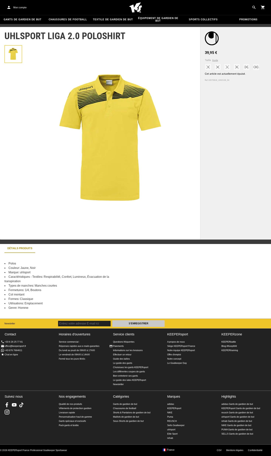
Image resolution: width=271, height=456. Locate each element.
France (170, 450)
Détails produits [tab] (19, 248)
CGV (219, 450)
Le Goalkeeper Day (177, 363)
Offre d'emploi (174, 354)
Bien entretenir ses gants (125, 376)
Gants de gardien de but (22, 19)
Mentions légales (234, 450)
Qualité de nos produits (70, 404)
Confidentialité (255, 450)
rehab (170, 438)
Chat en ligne (11, 354)
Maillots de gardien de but (126, 417)
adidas (170, 404)
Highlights (228, 396)
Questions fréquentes (123, 342)
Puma (170, 417)
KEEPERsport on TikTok (21, 404)
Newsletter (9, 323)
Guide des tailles (121, 359)
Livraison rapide (67, 412)
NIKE (169, 412)
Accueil (135, 7)
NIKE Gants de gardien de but (236, 425)
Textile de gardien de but (113, 19)
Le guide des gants (122, 363)
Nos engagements (72, 396)
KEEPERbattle (228, 342)
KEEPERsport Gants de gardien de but (240, 408)
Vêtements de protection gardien (75, 408)
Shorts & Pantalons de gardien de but (131, 412)
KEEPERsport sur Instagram (7, 412)
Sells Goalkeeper (176, 425)
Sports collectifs (203, 19)
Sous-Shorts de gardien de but (128, 421)
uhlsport (171, 429)
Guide (215, 60)
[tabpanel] (64, 286)
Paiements (118, 346)
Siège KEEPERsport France (181, 346)
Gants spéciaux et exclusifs (72, 421)
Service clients (123, 334)
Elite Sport (172, 434)
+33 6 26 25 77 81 (14, 342)
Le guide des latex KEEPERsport (129, 380)
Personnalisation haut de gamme (75, 417)
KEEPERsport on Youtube (14, 404)
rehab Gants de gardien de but (236, 421)
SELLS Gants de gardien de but (237, 434)
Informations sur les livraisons (128, 350)
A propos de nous (176, 342)
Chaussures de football (68, 19)
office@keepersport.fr (15, 346)
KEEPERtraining (229, 350)
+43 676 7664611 (13, 350)
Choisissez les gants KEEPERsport (130, 367)
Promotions (248, 19)
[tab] (13, 54)
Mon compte (20, 7)
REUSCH (172, 421)
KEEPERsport (177, 334)
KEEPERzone (231, 334)
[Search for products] (254, 7)
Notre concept (174, 359)
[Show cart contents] (263, 7)
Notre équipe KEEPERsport (181, 350)
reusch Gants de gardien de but (237, 412)
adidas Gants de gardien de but (237, 404)
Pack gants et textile (69, 425)
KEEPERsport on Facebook (7, 404)
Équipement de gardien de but (158, 19)
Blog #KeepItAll (229, 346)
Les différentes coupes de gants (129, 371)
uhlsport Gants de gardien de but (237, 417)
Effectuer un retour (122, 354)
